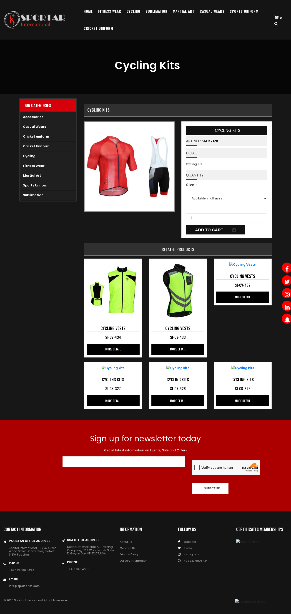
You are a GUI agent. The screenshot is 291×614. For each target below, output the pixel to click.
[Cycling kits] (113, 290)
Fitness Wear (109, 11)
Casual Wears (212, 11)
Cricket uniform (36, 136)
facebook (189, 542)
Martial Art (183, 11)
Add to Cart (209, 230)
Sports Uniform (244, 11)
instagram (191, 554)
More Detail (113, 349)
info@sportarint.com (24, 586)
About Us (126, 542)
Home (88, 11)
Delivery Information (133, 561)
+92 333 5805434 (195, 561)
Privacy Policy (129, 554)
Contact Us (127, 548)
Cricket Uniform (98, 28)
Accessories (33, 117)
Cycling (133, 11)
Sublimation (156, 11)
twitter (188, 548)
